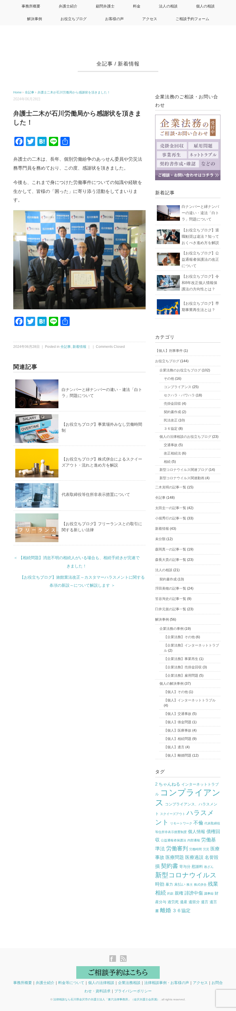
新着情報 (129, 64)
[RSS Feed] (123, 959)
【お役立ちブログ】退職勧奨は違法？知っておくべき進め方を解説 (200, 236)
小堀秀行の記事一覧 (170, 518)
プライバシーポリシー (133, 991)
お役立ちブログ (73, 19)
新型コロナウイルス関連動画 (181, 478)
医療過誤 (194, 857)
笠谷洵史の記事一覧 (170, 599)
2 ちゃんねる (167, 784)
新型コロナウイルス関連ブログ (183, 470)
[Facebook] (114, 959)
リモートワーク (181, 823)
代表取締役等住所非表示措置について (96, 494)
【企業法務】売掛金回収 (183, 667)
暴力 (169, 884)
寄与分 (185, 866)
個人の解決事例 (171, 684)
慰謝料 (197, 866)
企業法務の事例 (171, 629)
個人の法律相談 (101, 983)
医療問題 (174, 857)
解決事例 (34, 19)
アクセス (149, 19)
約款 (170, 893)
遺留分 (194, 902)
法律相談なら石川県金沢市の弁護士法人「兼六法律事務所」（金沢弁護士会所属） (106, 999)
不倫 (198, 823)
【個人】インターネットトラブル (190, 700)
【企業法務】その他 (179, 637)
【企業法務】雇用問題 (181, 676)
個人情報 (196, 831)
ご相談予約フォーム (192, 19)
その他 (169, 379)
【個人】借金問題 (177, 722)
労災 (206, 849)
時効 (159, 884)
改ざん (209, 866)
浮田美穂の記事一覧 (170, 588)
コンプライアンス (177, 387)
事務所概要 (31, 6)
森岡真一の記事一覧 (170, 549)
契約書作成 (172, 412)
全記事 (104, 64)
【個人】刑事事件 (169, 351)
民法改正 (171, 420)
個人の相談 (205, 6)
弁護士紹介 (68, 6)
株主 (189, 884)
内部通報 (193, 840)
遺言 (204, 902)
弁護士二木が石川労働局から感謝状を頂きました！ (73, 92)
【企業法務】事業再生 (181, 659)
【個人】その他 (176, 692)
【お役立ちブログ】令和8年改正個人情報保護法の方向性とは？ (200, 282)
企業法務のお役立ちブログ (180, 370)
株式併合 (200, 884)
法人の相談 (168, 6)
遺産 (183, 902)
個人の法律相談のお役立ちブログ (185, 437)
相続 (167, 462)
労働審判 (177, 848)
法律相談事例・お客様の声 (166, 983)
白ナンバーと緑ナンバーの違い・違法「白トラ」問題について (200, 212)
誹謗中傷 (193, 893)
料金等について (71, 983)
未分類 (160, 539)
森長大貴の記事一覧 (170, 560)
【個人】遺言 (174, 747)
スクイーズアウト (172, 814)
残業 (213, 884)
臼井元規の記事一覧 (170, 609)
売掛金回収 (172, 404)
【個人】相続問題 (177, 739)
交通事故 (171, 445)
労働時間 (195, 849)
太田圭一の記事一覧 (170, 508)
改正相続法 (172, 453)
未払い (179, 884)
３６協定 (171, 429)
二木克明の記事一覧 (170, 487)
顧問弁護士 (105, 6)
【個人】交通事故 (177, 714)
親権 (179, 893)
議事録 (209, 893)
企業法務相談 (129, 983)
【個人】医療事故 (177, 730)
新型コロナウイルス (186, 875)
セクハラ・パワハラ (179, 395)
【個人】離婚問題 (177, 755)
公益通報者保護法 (173, 840)
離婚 (165, 910)
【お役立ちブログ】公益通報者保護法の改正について (200, 259)
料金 (136, 6)
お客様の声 (114, 19)
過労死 (173, 902)
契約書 (169, 865)
